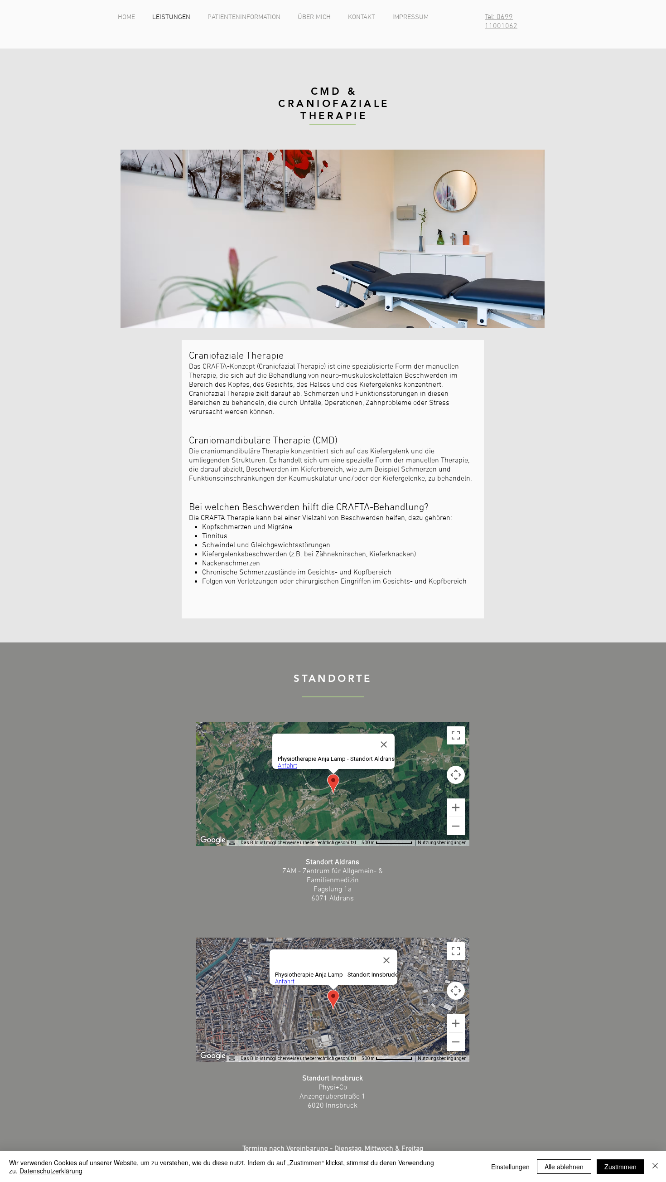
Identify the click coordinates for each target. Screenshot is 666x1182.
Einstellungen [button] (510, 1166)
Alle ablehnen (564, 1166)
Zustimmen (620, 1166)
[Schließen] (655, 1166)
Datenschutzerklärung (50, 1170)
